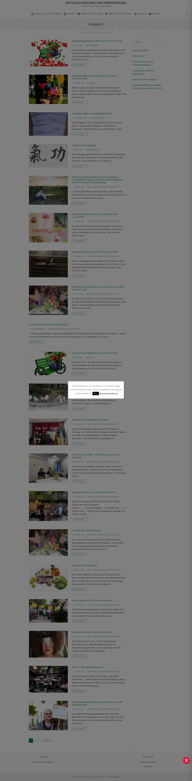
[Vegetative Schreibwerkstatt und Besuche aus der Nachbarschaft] (48, 715)
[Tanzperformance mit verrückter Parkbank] (48, 506)
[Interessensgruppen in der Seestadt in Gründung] (48, 53)
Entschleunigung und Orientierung (96, 3)
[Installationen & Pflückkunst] (48, 542)
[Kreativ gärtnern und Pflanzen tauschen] (48, 611)
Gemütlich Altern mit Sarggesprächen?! (92, 113)
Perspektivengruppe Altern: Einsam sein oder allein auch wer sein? (98, 288)
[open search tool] (187, 14)
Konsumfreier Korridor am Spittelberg (48, 324)
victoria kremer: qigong (84, 145)
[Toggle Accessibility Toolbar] (186, 760)
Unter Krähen (139, 56)
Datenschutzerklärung (148, 762)
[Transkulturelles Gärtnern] (48, 397)
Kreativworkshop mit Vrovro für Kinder (92, 632)
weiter (48, 740)
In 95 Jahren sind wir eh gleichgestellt (144, 72)
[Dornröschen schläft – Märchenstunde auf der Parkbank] (48, 468)
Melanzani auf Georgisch (84, 565)
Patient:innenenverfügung (145, 79)
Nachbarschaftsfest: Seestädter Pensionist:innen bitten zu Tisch (147, 87)
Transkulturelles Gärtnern (85, 384)
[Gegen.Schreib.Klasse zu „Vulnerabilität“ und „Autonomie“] (48, 227)
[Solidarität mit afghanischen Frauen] (48, 432)
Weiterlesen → (80, 65)
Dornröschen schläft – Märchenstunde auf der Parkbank (95, 456)
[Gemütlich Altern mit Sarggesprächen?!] (48, 124)
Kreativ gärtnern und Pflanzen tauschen (92, 600)
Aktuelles (91, 83)
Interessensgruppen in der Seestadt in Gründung (97, 41)
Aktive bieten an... (92, 45)
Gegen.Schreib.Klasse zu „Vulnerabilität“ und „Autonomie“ (94, 215)
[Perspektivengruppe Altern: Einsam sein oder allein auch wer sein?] (48, 300)
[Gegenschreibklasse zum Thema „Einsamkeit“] (48, 264)
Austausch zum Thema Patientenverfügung (143, 63)
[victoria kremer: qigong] (48, 155)
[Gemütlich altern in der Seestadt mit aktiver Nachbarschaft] (48, 89)
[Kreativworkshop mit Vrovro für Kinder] (48, 644)
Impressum (148, 766)
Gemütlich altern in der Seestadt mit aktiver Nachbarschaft (94, 77)
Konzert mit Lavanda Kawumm (87, 667)
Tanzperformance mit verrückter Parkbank (93, 492)
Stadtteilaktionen (97, 118)
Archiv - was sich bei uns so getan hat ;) (103, 187)
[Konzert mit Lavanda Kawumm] (48, 679)
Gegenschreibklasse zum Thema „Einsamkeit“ (95, 252)
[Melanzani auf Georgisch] (48, 577)
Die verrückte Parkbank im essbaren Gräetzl (94, 353)
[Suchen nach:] (148, 42)
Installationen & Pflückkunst (86, 530)
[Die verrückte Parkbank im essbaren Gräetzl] (48, 363)
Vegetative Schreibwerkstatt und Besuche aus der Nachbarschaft (97, 703)
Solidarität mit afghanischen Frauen (90, 419)
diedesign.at (116, 777)
